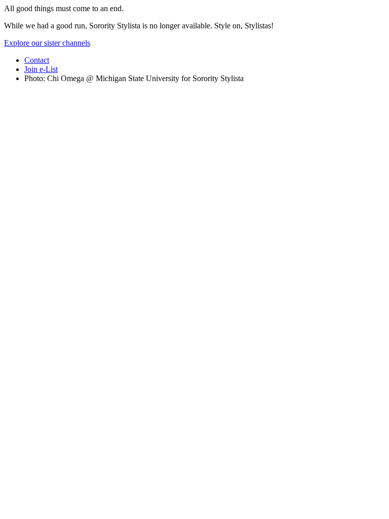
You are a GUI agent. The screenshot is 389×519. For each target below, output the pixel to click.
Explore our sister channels (47, 43)
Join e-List (41, 69)
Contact (36, 60)
